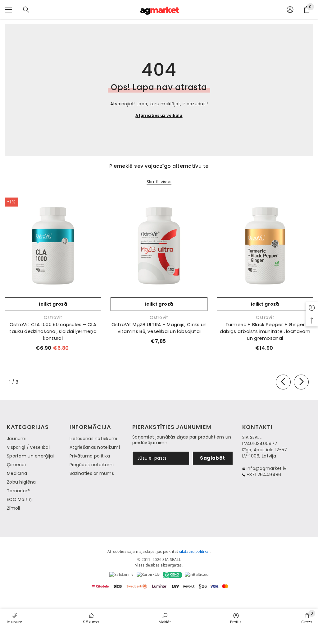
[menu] (8, 9)
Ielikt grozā (53, 304)
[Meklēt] (26, 9)
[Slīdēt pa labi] (301, 382)
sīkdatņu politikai (194, 551)
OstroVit (53, 317)
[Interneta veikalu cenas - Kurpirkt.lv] (148, 575)
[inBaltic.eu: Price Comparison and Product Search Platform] (197, 575)
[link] (164, 618)
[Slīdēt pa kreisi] (283, 382)
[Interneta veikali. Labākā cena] (121, 575)
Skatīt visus (159, 181)
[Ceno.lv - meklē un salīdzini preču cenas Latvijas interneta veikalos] (172, 575)
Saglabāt (212, 458)
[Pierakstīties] (290, 10)
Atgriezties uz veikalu (158, 115)
